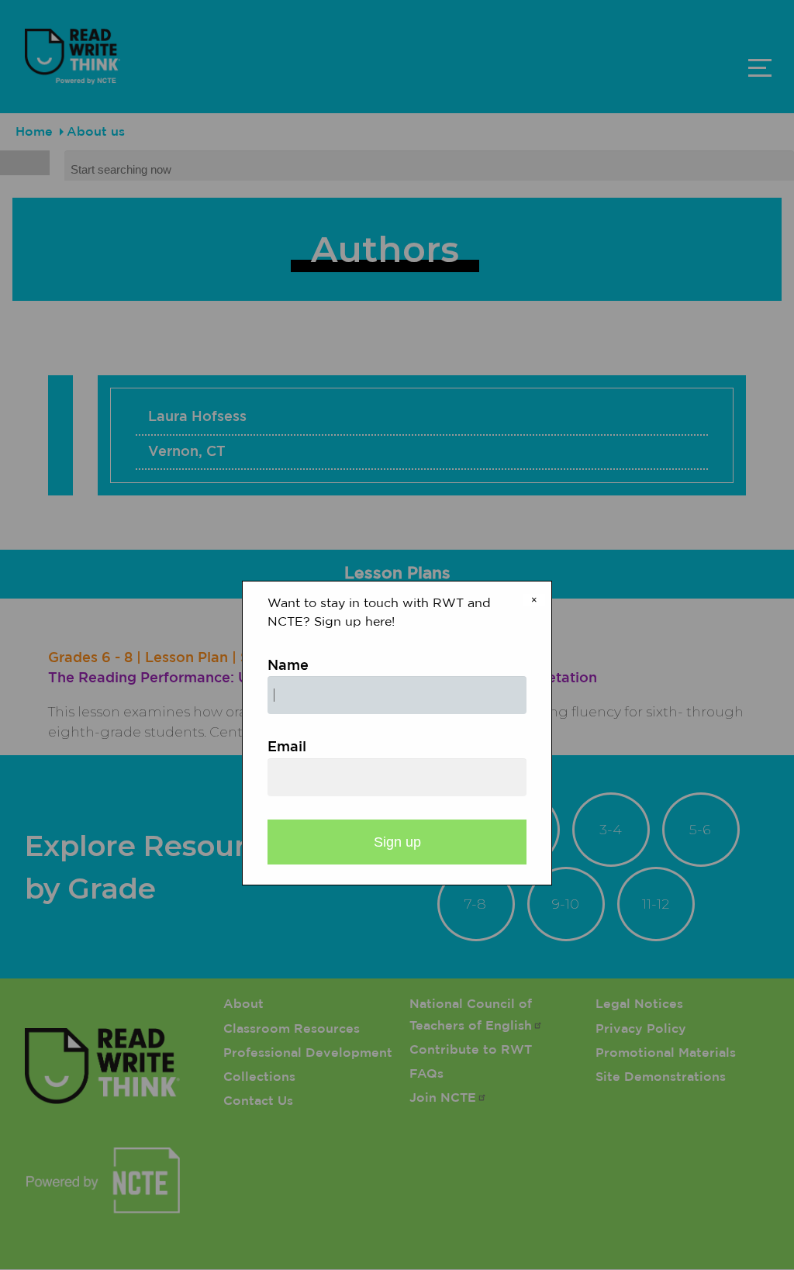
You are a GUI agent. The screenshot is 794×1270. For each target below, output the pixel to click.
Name (288, 666)
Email (287, 747)
